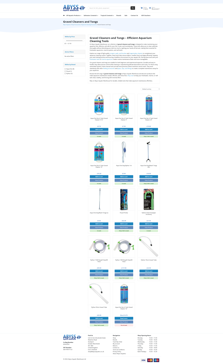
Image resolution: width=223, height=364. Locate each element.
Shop (72, 24)
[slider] (65, 40)
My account (116, 344)
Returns (115, 346)
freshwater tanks (95, 59)
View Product (99, 133)
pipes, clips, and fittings (125, 68)
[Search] (133, 8)
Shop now (130, 75)
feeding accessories (109, 68)
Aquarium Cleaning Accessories (89, 24)
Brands (115, 340)
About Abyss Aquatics (119, 353)
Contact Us (116, 347)
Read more (123, 318)
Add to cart (99, 129)
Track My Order (117, 342)
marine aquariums (107, 59)
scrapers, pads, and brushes (118, 53)
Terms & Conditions (119, 349)
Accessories (77, 24)
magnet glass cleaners (136, 53)
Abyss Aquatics (66, 24)
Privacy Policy (117, 351)
